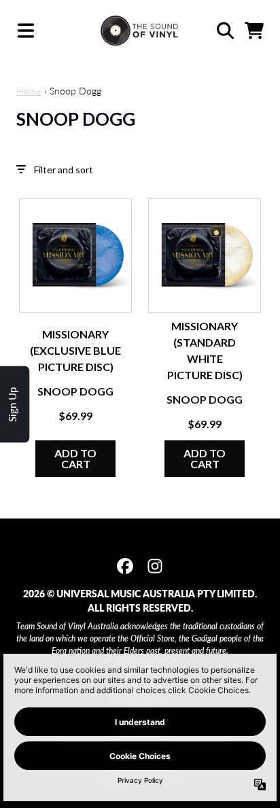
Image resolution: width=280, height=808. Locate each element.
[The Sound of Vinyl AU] (140, 31)
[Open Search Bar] (224, 30)
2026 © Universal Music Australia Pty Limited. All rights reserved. (140, 601)
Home (28, 90)
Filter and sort (63, 169)
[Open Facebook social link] (125, 566)
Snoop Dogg (75, 391)
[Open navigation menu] (26, 31)
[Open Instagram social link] (155, 566)
